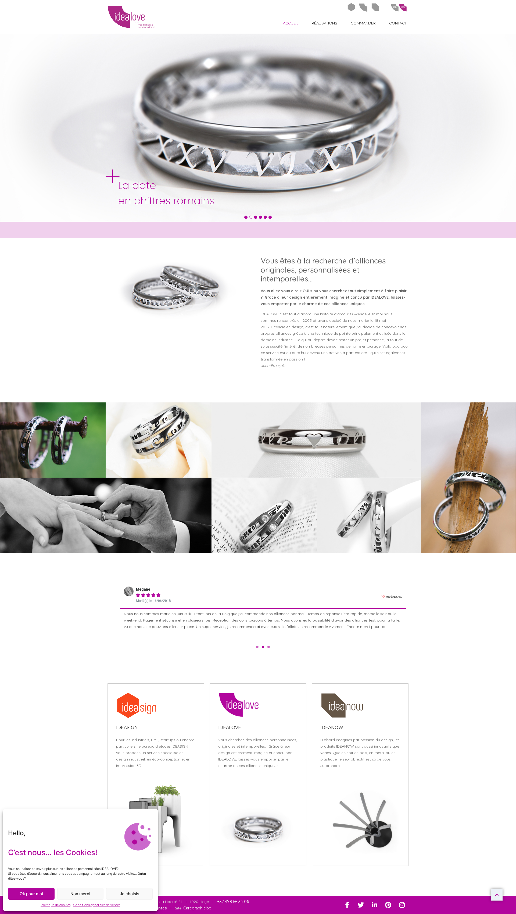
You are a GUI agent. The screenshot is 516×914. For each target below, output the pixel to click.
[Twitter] (360, 904)
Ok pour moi (31, 893)
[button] (246, 217)
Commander (363, 23)
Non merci (80, 893)
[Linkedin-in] (374, 904)
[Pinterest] (388, 904)
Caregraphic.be (197, 908)
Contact (398, 23)
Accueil (290, 23)
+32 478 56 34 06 (233, 901)
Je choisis (129, 893)
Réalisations (324, 23)
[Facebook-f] (347, 904)
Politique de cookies (55, 905)
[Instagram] (401, 904)
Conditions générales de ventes (96, 905)
